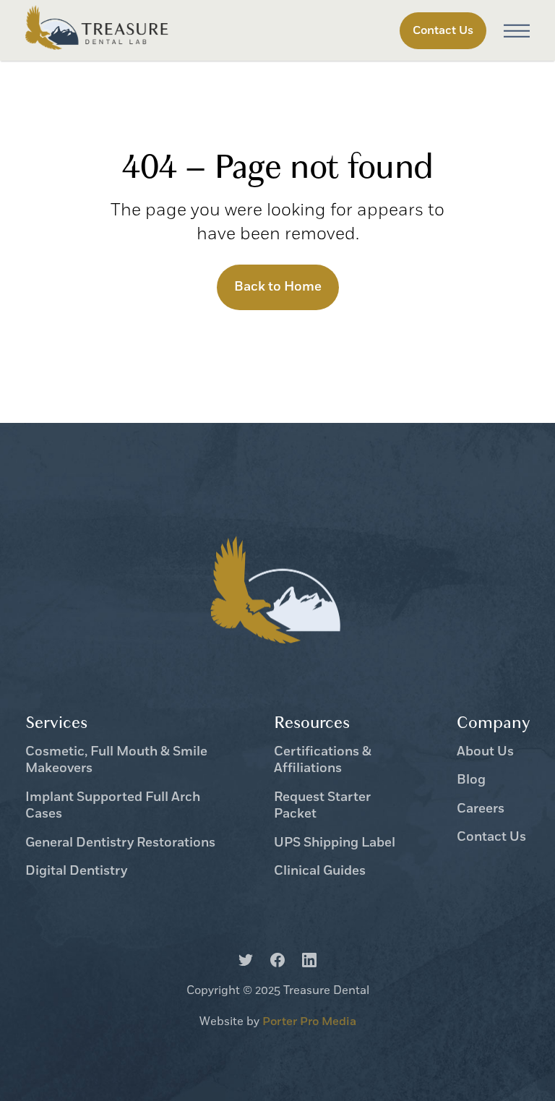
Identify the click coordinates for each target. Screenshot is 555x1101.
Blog (471, 780)
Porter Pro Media (309, 1021)
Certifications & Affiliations (322, 760)
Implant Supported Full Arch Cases (112, 806)
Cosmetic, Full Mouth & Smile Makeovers (116, 760)
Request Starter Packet (322, 806)
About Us (485, 752)
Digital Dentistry (76, 871)
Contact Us (491, 837)
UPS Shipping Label (334, 843)
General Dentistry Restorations (120, 843)
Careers (480, 809)
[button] (517, 31)
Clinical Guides (320, 871)
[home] (97, 30)
